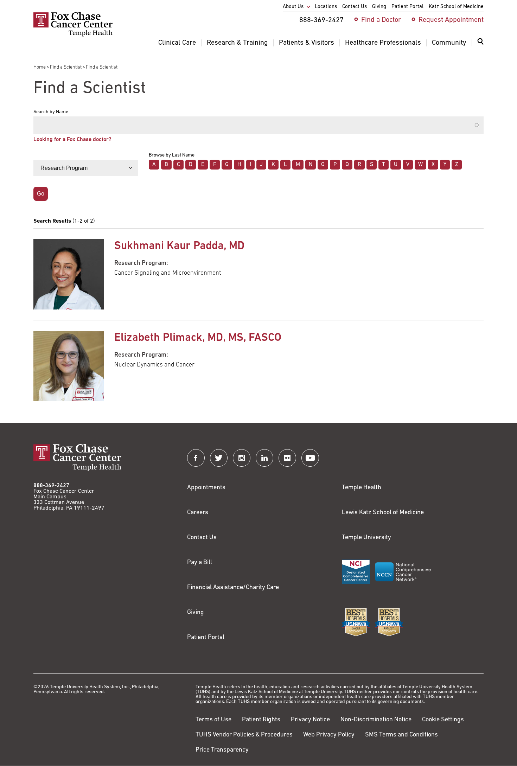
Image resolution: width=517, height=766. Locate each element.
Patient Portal (205, 637)
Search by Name (50, 112)
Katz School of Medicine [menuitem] (456, 6)
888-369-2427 (51, 486)
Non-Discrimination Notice (375, 720)
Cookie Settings (443, 720)
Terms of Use (213, 720)
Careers (197, 513)
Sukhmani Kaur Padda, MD (179, 246)
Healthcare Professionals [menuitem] (383, 42)
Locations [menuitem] (326, 6)
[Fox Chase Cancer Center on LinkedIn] (264, 458)
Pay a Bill (199, 563)
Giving (195, 612)
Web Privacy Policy (329, 735)
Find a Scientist (66, 67)
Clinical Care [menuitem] (177, 42)
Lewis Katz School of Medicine (383, 513)
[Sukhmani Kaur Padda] (68, 274)
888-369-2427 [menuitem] (321, 20)
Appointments (206, 488)
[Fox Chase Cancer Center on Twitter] (219, 458)
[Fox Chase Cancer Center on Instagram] (241, 458)
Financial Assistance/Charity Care (233, 588)
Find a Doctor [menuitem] (381, 20)
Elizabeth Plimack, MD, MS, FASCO (197, 338)
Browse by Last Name (171, 155)
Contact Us (202, 538)
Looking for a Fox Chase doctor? (72, 139)
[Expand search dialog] (480, 43)
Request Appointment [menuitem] (451, 20)
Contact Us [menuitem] (354, 6)
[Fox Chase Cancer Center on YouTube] (310, 458)
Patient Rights (261, 720)
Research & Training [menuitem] (237, 42)
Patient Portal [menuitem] (407, 6)
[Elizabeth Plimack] (68, 366)
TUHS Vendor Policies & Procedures (244, 735)
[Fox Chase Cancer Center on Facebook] (196, 458)
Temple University (366, 538)
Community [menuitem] (449, 42)
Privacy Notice (310, 720)
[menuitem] (480, 45)
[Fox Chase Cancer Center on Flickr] (287, 458)
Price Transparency (222, 750)
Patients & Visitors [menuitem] (306, 42)
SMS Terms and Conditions (401, 735)
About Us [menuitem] (293, 6)
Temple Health (361, 488)
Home (39, 67)
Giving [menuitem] (379, 6)
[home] (73, 35)
